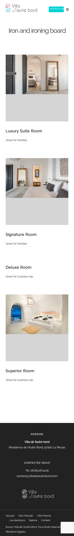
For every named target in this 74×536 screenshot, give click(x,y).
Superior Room (20, 371)
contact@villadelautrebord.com (37, 476)
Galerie (33, 520)
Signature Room (21, 234)
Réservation (57, 9)
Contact (45, 520)
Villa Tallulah (25, 515)
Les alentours (17, 520)
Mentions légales (15, 531)
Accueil (10, 515)
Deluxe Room (18, 267)
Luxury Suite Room (24, 131)
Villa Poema (44, 515)
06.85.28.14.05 (39, 470)
